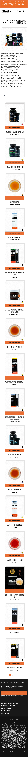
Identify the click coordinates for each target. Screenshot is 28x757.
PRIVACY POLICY (5, 713)
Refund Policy (5, 710)
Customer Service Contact (9, 703)
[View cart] (20, 11)
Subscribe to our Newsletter (14, 693)
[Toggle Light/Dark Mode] (23, 11)
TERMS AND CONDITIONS (8, 705)
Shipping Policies (6, 708)
